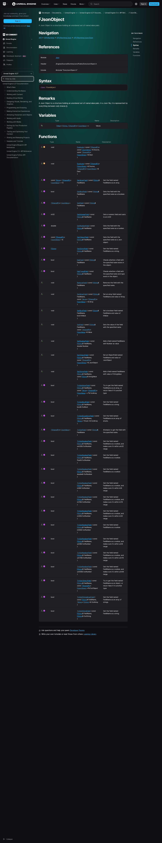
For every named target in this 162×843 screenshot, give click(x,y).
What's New (11, 87)
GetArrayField (82, 180)
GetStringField (82, 249)
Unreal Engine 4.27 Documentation (15, 84)
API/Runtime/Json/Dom (83, 38)
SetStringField (82, 371)
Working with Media (14, 122)
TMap (58, 126)
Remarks (136, 49)
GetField (80, 203)
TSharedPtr (72, 126)
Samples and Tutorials (15, 141)
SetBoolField (82, 311)
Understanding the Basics (16, 91)
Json (57, 57)
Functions (136, 55)
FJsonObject (86, 150)
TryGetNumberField (84, 441)
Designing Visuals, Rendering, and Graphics (19, 103)
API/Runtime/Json (64, 38)
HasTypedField (82, 271)
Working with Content (15, 94)
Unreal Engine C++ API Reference (19, 151)
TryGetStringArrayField (85, 597)
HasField (80, 260)
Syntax (136, 45)
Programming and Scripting (17, 108)
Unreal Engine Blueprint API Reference (17, 146)
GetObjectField (82, 237)
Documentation (57, 13)
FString (64, 126)
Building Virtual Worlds (15, 98)
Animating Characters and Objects (19, 115)
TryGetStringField (83, 611)
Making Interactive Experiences (18, 111)
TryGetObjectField (84, 581)
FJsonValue (82, 126)
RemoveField (82, 283)
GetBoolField (82, 191)
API (40, 38)
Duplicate (80, 147)
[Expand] (5, 87)
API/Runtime (49, 38)
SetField (80, 325)
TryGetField (81, 430)
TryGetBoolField (83, 402)
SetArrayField (82, 294)
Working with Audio (14, 118)
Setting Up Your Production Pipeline (17, 127)
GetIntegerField (83, 214)
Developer (46, 13)
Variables (136, 52)
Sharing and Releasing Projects (18, 137)
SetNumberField (83, 341)
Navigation (137, 38)
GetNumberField (83, 226)
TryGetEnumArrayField (85, 416)
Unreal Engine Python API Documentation (16, 156)
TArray (58, 180)
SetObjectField (82, 355)
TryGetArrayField (83, 385)
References (137, 42)
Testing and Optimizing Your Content (17, 133)
